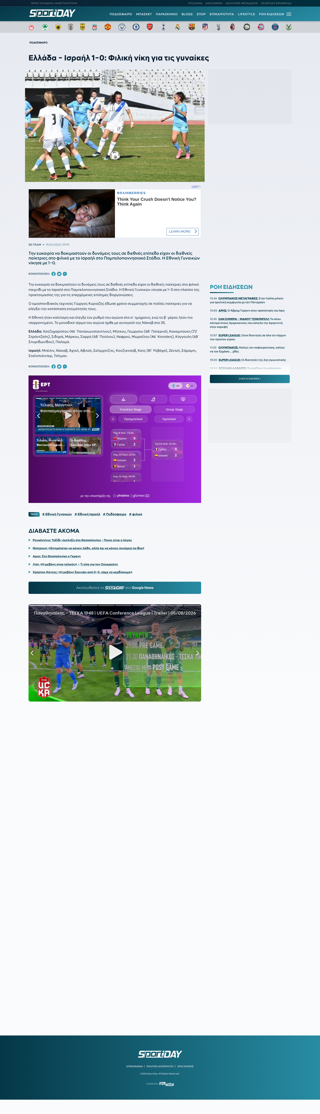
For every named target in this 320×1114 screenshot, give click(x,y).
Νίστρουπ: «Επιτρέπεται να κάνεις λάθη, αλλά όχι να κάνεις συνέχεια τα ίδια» (88, 548)
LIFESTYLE (246, 14)
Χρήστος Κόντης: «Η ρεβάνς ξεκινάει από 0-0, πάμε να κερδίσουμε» (82, 572)
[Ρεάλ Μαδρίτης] (177, 26)
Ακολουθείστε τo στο (114, 588)
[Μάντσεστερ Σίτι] (121, 26)
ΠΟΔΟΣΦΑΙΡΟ (121, 14)
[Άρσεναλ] (150, 26)
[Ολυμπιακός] (31, 26)
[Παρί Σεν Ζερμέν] (275, 26)
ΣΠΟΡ (201, 14)
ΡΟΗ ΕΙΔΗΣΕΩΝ (271, 14)
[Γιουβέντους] (218, 26)
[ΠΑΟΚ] (70, 26)
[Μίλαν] (232, 26)
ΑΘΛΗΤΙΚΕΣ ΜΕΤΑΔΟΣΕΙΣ (242, 3)
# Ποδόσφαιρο (114, 514)
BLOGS (187, 14)
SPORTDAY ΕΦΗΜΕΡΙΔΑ (276, 3)
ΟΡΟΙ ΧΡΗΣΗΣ (185, 1066)
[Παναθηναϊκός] (45, 26)
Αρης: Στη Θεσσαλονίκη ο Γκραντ (57, 556)
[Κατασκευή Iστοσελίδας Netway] (166, 1084)
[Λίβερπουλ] (94, 26)
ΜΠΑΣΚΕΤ (144, 14)
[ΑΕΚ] (58, 26)
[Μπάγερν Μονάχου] (261, 26)
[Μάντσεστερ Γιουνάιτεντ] (107, 26)
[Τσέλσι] (136, 26)
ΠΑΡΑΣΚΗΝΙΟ (167, 14)
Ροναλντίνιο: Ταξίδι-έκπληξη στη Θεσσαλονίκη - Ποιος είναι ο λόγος (82, 540)
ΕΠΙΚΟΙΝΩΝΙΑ (134, 1066)
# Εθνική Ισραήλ (87, 514)
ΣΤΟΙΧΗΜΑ (195, 3)
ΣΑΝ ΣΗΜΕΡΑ (214, 3)
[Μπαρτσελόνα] (191, 26)
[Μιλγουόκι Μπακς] (288, 26)
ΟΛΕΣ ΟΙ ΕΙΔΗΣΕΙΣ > (250, 378)
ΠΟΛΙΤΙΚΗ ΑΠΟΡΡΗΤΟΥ (160, 1066)
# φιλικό (135, 514)
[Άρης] (82, 26)
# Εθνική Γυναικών (57, 514)
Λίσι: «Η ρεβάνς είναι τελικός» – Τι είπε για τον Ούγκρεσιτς (75, 564)
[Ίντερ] (246, 26)
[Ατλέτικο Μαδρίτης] (205, 26)
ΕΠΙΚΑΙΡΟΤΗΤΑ (222, 14)
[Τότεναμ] (163, 26)
